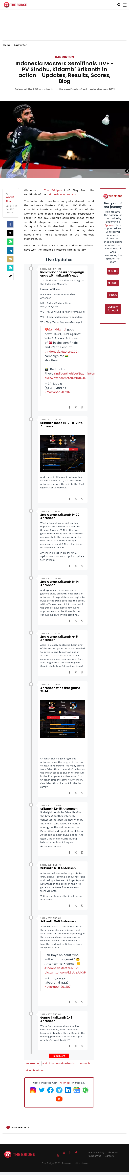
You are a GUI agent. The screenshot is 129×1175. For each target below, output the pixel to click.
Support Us (95, 1156)
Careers (109, 1156)
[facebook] (10, 224)
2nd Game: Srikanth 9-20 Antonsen (59, 516)
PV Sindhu (85, 1063)
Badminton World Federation (59, 1063)
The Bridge (64, 1082)
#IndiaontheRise (65, 373)
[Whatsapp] (10, 241)
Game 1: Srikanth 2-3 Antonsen (56, 1019)
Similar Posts (20, 1127)
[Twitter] (10, 233)
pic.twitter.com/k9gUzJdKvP (65, 972)
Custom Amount (113, 309)
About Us (113, 1152)
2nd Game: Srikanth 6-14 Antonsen (59, 583)
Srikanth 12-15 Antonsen (59, 809)
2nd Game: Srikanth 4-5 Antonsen (59, 638)
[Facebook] (69, 407)
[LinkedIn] (10, 250)
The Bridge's (53, 190)
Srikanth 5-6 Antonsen (58, 921)
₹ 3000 (112, 283)
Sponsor (109, 225)
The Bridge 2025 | (51, 1163)
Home (7, 45)
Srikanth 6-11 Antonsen (58, 868)
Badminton (64, 57)
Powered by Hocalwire (75, 1163)
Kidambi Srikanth (35, 1070)
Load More (59, 1056)
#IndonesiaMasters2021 (62, 351)
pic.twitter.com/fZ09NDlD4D (65, 378)
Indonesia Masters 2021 (62, 194)
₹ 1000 (113, 295)
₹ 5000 (113, 271)
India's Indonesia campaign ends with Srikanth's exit (62, 274)
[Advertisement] (64, 30)
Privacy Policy (96, 1152)
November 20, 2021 (58, 392)
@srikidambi (57, 329)
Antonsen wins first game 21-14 (60, 689)
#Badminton (86, 373)
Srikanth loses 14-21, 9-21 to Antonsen (61, 424)
